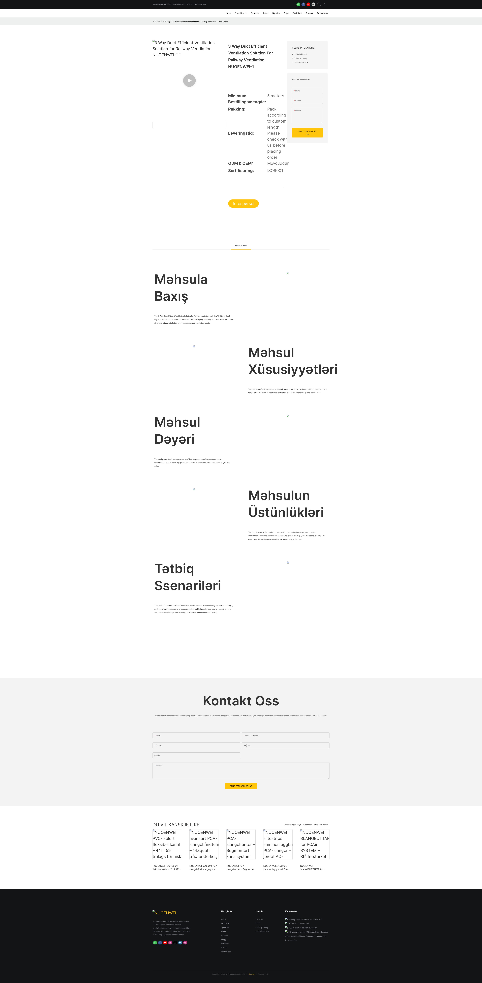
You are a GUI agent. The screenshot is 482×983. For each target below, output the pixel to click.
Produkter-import (321, 825)
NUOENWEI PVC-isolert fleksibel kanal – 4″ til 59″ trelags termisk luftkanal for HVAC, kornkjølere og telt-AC (166, 868)
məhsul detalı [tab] (241, 245)
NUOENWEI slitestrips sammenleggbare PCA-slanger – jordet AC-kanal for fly (276, 868)
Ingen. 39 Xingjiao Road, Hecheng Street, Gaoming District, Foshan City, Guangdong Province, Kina (306, 936)
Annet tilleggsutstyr (293, 825)
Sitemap (252, 974)
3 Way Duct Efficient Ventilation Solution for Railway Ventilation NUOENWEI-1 (196, 21)
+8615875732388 (301, 924)
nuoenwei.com (240, 974)
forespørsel (243, 203)
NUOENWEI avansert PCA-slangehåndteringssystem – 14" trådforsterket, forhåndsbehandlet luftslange (204, 868)
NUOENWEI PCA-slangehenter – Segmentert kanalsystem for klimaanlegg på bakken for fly (240, 868)
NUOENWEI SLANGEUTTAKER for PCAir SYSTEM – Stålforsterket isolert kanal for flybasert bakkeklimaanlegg (314, 868)
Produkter (307, 825)
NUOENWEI (157, 21)
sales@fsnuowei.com (308, 928)
